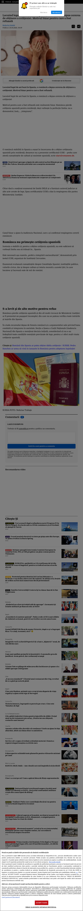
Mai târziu (43, 12)
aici (77, 872)
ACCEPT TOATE (41, 903)
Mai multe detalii (54, 862)
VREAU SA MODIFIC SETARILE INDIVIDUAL (40, 907)
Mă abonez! (56, 12)
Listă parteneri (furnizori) (11, 897)
